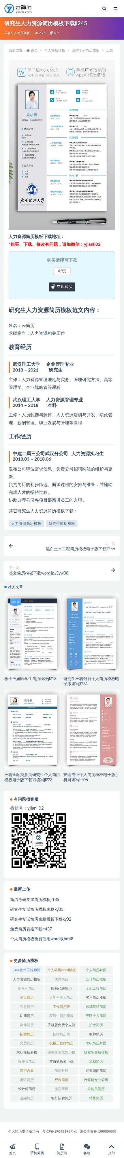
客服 (86, 1153)
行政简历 (61, 1080)
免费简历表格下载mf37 (31, 929)
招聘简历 (27, 1034)
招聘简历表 (61, 1034)
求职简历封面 (96, 1043)
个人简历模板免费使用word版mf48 (41, 939)
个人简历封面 (96, 970)
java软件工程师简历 (27, 971)
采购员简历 (96, 1089)
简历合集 (27, 1070)
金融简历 (27, 1098)
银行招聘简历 (61, 1098)
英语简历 (27, 1080)
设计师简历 (26, 1089)
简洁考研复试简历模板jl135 (34, 900)
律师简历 (27, 1025)
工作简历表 (61, 1007)
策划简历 (96, 1061)
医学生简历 (26, 988)
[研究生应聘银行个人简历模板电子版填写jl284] (91, 633)
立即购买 (64, 287)
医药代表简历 (61, 988)
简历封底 (61, 1070)
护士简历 (96, 1025)
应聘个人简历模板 (17, 33)
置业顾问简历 (96, 1070)
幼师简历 (27, 1015)
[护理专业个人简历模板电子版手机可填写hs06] (91, 729)
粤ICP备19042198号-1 (59, 1131)
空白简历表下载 (61, 1061)
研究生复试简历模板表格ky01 (36, 910)
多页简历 (27, 997)
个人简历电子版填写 (23, 1131)
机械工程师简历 (61, 1043)
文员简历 (27, 1043)
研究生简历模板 (62, 524)
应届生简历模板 (61, 1015)
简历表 (62, 1153)
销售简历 (96, 1098)
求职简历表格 (26, 1052)
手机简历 (37, 1153)
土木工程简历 (96, 988)
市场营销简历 (96, 1007)
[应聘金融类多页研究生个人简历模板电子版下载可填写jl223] (32, 729)
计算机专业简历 (96, 1080)
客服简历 (27, 1007)
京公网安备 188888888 (98, 1131)
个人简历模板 (54, 50)
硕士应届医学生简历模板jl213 (30, 679)
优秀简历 (61, 979)
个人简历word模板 (61, 970)
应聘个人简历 (96, 1015)
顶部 (111, 1153)
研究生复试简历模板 (61, 1054)
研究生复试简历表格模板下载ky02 (40, 919)
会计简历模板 (96, 979)
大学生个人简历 (61, 997)
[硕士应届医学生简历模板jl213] (32, 633)
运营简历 (61, 1089)
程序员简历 (26, 1061)
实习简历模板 (96, 997)
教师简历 (96, 1034)
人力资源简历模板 (26, 524)
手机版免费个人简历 (61, 1026)
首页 (34, 50)
